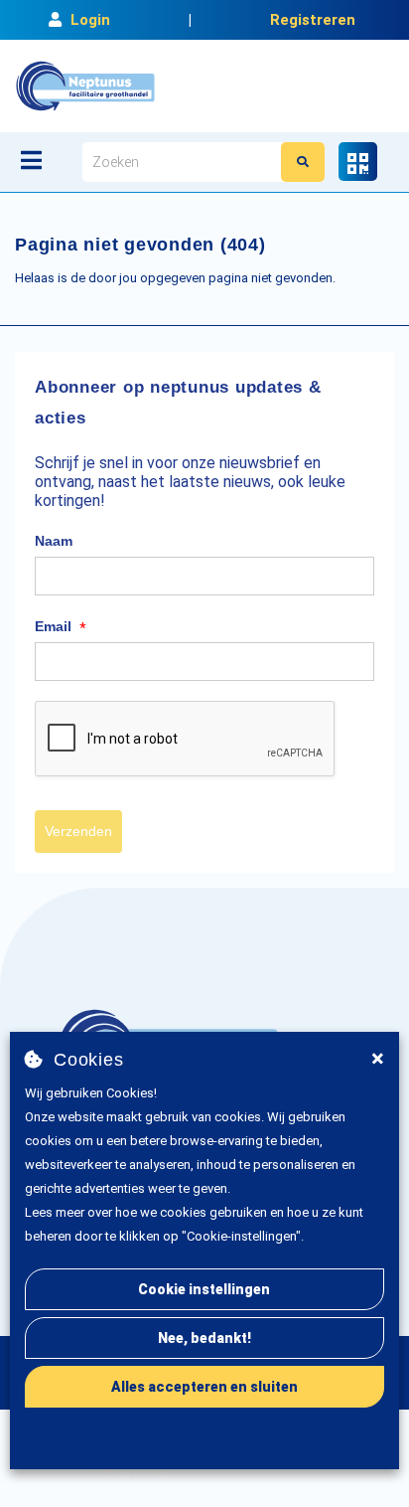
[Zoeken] (303, 162)
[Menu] (31, 160)
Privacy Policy (129, 1470)
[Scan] (358, 161)
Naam (53, 541)
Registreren (312, 20)
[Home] (85, 86)
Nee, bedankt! (204, 1338)
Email (60, 627)
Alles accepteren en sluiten (204, 1387)
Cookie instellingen (204, 1289)
